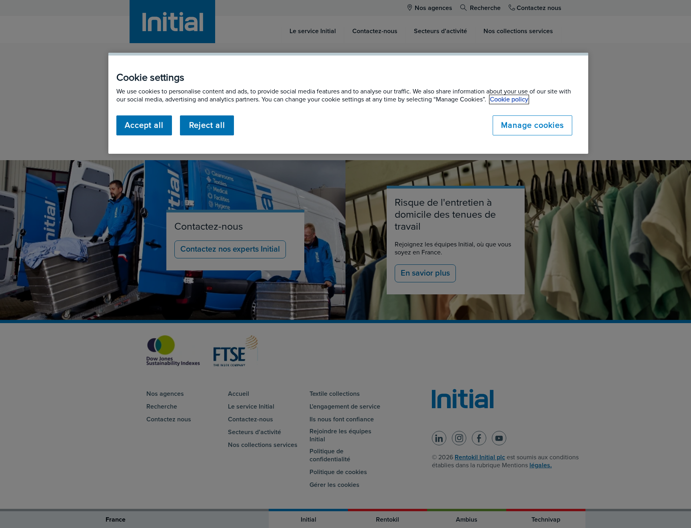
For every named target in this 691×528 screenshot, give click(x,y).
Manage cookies (532, 125)
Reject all (207, 125)
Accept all (144, 125)
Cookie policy (509, 99)
